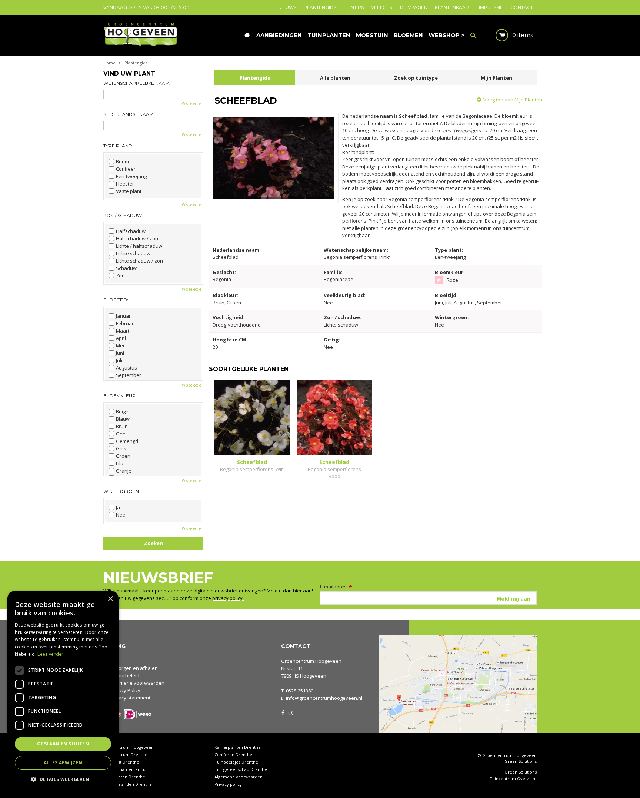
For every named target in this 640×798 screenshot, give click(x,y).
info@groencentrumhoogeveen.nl (324, 698)
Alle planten (335, 77)
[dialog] (63, 691)
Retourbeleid (124, 675)
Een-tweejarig (131, 176)
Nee (120, 514)
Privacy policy (228, 784)
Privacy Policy (125, 690)
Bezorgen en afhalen (134, 668)
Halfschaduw (131, 231)
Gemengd (127, 441)
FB (283, 712)
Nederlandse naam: (128, 114)
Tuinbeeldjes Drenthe (236, 762)
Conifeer (126, 168)
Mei (120, 345)
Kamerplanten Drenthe (237, 747)
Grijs (121, 448)
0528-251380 (299, 690)
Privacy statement (130, 697)
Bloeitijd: (115, 300)
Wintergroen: (121, 491)
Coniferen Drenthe (233, 754)
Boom (122, 161)
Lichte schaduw (133, 253)
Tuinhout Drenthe (121, 762)
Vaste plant (128, 191)
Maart (122, 330)
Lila (119, 463)
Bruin (122, 426)
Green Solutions (520, 761)
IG (290, 712)
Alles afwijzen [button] (63, 762)
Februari (125, 323)
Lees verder (50, 654)
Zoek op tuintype (416, 77)
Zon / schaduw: (123, 215)
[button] (63, 779)
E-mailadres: (336, 586)
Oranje (123, 470)
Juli (119, 360)
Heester (125, 183)
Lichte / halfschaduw (139, 245)
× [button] (110, 599)
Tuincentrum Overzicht (513, 778)
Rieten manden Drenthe (127, 784)
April (121, 338)
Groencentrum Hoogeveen (311, 661)
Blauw (123, 418)
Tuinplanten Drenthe (124, 776)
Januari (124, 315)
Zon (120, 275)
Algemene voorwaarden (137, 683)
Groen (123, 455)
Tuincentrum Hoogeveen (128, 747)
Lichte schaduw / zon (139, 260)
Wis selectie (191, 103)
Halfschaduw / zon (137, 238)
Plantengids (255, 77)
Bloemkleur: (120, 395)
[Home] (247, 35)
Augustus (126, 367)
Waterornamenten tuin (126, 769)
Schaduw (126, 268)
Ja (118, 507)
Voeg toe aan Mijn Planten (512, 99)
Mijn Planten (496, 77)
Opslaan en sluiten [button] (63, 744)
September (128, 375)
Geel (121, 433)
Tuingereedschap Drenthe (240, 769)
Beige (122, 411)
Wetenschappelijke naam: (136, 83)
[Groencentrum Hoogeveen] (141, 34)
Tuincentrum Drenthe (125, 754)
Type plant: (117, 145)
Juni (120, 352)
